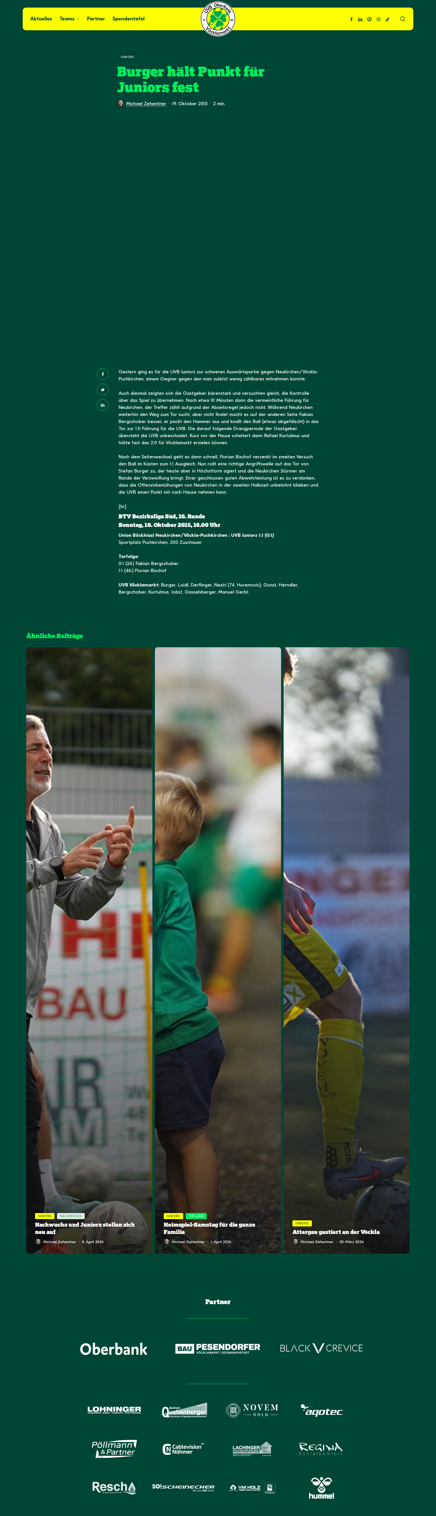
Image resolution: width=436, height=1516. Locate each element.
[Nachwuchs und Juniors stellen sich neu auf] (89, 950)
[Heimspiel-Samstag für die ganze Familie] (218, 950)
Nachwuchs (71, 1216)
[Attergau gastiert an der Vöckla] (347, 950)
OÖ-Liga (196, 1216)
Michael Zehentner (146, 103)
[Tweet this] (102, 389)
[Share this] (102, 374)
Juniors (127, 57)
